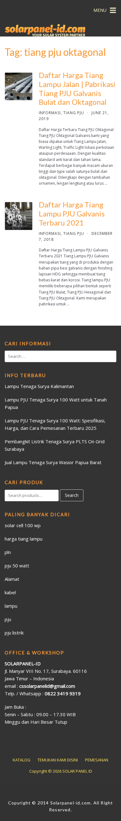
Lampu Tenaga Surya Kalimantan (39, 386)
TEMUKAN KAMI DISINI (58, 760)
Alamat (12, 579)
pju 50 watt (17, 565)
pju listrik (14, 632)
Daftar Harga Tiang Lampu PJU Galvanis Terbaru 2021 (72, 213)
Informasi (50, 112)
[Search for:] (60, 356)
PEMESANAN (96, 760)
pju (8, 619)
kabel (10, 592)
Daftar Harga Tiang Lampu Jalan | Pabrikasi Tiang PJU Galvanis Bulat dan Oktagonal (77, 88)
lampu (11, 606)
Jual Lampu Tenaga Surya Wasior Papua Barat (53, 462)
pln (8, 552)
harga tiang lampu (24, 539)
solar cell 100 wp (23, 525)
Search (71, 495)
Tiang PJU (73, 112)
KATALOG (21, 760)
